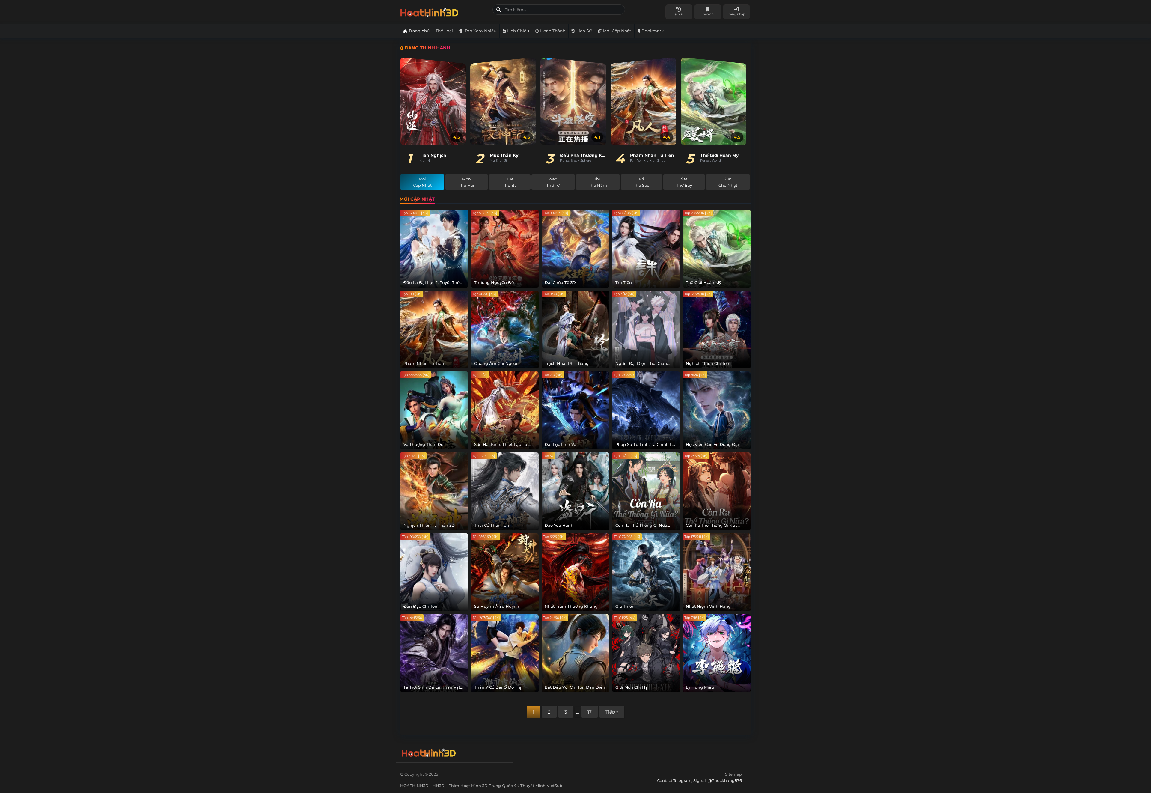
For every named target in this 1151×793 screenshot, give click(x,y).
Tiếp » (611, 712)
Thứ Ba (510, 182)
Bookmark (652, 31)
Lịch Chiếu (517, 31)
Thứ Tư (553, 182)
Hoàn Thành (552, 31)
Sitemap (733, 774)
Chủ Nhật (727, 182)
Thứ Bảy (684, 182)
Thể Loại (444, 31)
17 (589, 712)
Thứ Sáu (642, 182)
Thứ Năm (598, 182)
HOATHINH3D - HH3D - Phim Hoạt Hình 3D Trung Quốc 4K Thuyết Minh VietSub (444, 11)
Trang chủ (418, 31)
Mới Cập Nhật (616, 31)
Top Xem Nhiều (479, 31)
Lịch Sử (583, 31)
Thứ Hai (466, 182)
